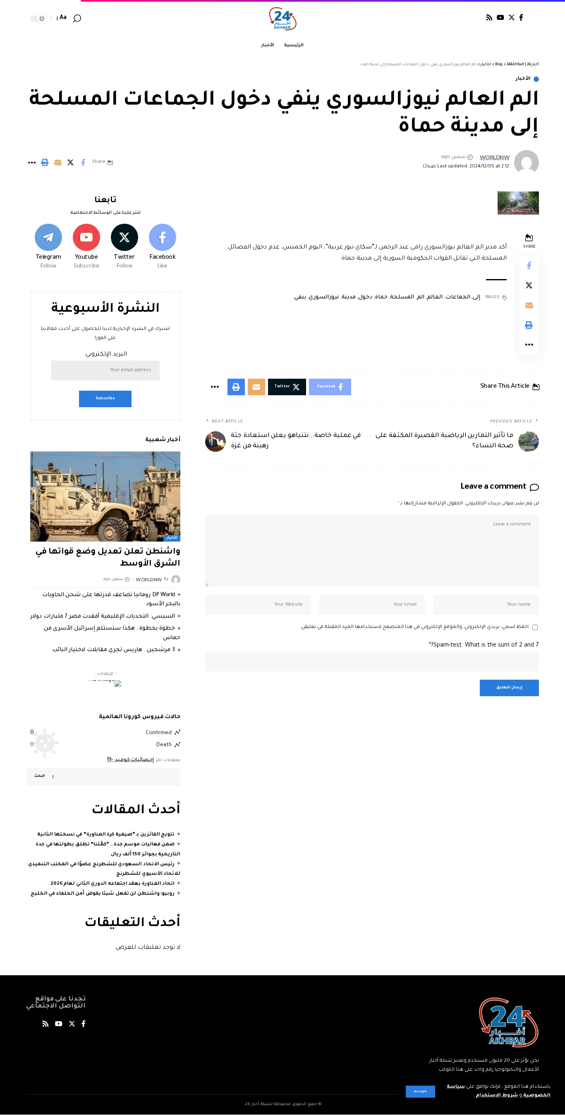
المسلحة (402, 297)
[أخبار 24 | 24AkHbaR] (282, 18)
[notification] (89, 18)
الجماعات (457, 297)
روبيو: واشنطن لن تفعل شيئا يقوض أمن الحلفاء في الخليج (103, 894)
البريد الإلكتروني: (105, 354)
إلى (476, 297)
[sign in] (533, 18)
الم (420, 297)
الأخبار (523, 79)
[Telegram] (48, 248)
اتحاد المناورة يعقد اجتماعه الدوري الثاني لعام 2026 (112, 884)
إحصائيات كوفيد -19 (130, 760)
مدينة (349, 297)
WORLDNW (495, 157)
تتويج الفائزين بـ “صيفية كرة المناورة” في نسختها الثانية (106, 835)
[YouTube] (500, 17)
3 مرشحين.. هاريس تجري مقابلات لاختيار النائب (113, 650)
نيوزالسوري (324, 297)
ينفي (300, 297)
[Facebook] (521, 17)
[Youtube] (86, 248)
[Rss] (489, 17)
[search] (77, 19)
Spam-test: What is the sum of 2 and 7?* (484, 645)
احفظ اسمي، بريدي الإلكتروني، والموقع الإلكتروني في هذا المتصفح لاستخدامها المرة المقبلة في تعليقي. (414, 627)
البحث (39, 776)
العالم (435, 297)
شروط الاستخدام (496, 1095)
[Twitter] (511, 17)
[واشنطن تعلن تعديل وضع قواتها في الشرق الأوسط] (105, 496)
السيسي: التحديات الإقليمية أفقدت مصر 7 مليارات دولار (102, 616)
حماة (381, 297)
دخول (365, 297)
